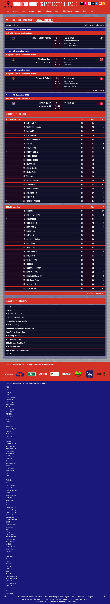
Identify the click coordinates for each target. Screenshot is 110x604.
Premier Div (9, 426)
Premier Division (11, 397)
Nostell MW (30, 255)
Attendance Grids (11, 463)
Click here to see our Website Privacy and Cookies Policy (55, 601)
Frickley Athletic (32, 188)
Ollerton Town (31, 259)
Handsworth (30, 184)
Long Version (10, 468)
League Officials (10, 547)
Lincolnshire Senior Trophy (16, 321)
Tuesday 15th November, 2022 (18, 70)
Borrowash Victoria (43, 78)
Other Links (9, 593)
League (77, 11)
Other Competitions (11, 402)
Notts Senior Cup (12, 325)
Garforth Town (31, 135)
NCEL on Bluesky (11, 583)
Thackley (29, 176)
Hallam (29, 143)
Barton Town (31, 147)
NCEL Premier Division (14, 119)
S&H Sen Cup (10, 453)
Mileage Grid (9, 532)
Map (7, 529)
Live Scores (15, 11)
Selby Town (30, 247)
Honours (8, 561)
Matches (31, 11)
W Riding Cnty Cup (11, 456)
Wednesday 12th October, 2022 (18, 29)
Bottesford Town (32, 192)
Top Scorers (9, 483)
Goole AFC (30, 196)
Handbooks (9, 556)
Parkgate (29, 263)
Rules (7, 554)
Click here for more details (94, 293)
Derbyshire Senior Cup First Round (20, 33)
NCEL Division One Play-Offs (16, 343)
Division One (9, 399)
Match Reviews (10, 404)
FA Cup (8, 306)
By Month (8, 424)
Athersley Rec (31, 288)
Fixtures (8, 392)
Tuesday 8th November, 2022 (17, 51)
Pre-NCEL (9, 566)
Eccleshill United (32, 180)
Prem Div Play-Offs (11, 429)
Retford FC (30, 235)
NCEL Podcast (10, 409)
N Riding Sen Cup (11, 448)
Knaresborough (32, 159)
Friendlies (9, 354)
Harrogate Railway (33, 214)
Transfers (9, 407)
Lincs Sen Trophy (11, 446)
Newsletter (9, 564)
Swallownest (31, 284)
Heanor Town (69, 37)
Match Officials (67, 11)
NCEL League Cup (13, 335)
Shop (92, 11)
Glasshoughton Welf (34, 276)
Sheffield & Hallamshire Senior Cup (20, 328)
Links (84, 11)
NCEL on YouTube (11, 586)
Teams (56, 11)
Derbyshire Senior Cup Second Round (21, 54)
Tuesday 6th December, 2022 (17, 95)
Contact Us (9, 551)
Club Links (9, 591)
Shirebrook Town (44, 59)
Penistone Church (33, 139)
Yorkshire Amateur (33, 200)
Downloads (9, 559)
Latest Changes (10, 539)
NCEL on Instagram (11, 576)
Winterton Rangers (33, 127)
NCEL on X (9, 573)
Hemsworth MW (32, 151)
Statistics (48, 11)
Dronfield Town (69, 78)
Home (7, 11)
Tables (39, 11)
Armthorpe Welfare (33, 239)
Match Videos (10, 412)
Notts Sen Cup (10, 451)
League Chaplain (11, 549)
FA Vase (9, 310)
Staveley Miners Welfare (41, 37)
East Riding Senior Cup (15, 317)
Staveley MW (31, 226)
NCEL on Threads (11, 581)
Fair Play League (10, 485)
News (23, 11)
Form (7, 478)
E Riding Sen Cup (11, 444)
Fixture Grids (10, 461)
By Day (8, 419)
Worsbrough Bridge (33, 267)
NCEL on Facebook (11, 578)
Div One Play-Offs (11, 434)
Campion (29, 210)
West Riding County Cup (15, 332)
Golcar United (31, 155)
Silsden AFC (30, 164)
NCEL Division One (13, 207)
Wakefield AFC (31, 222)
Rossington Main (32, 218)
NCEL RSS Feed (10, 588)
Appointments (10, 542)
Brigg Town (30, 243)
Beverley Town (31, 251)
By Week (8, 422)
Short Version (10, 470)
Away (7, 475)
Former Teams (10, 534)
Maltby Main (31, 172)
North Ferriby (31, 123)
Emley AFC (30, 131)
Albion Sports (31, 168)
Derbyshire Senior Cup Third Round (20, 98)
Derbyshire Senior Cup (15, 314)
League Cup (9, 436)
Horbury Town (31, 231)
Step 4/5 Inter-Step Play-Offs (17, 350)
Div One (8, 431)
